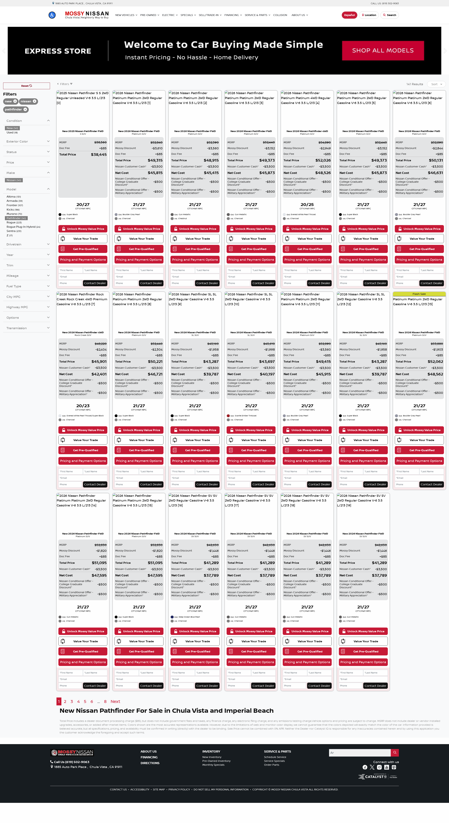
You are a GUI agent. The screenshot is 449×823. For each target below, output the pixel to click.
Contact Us (119, 789)
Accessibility (140, 789)
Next (115, 701)
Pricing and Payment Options (83, 259)
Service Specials (274, 761)
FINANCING (149, 757)
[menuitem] (27, 128)
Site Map (159, 789)
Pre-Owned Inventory (216, 761)
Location (370, 15)
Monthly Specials (213, 765)
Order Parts (271, 765)
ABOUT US (149, 751)
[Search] (395, 753)
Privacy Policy (180, 789)
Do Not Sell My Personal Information (221, 789)
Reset (25, 86)
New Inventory (211, 757)
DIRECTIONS (150, 763)
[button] (52, 15)
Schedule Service (275, 757)
